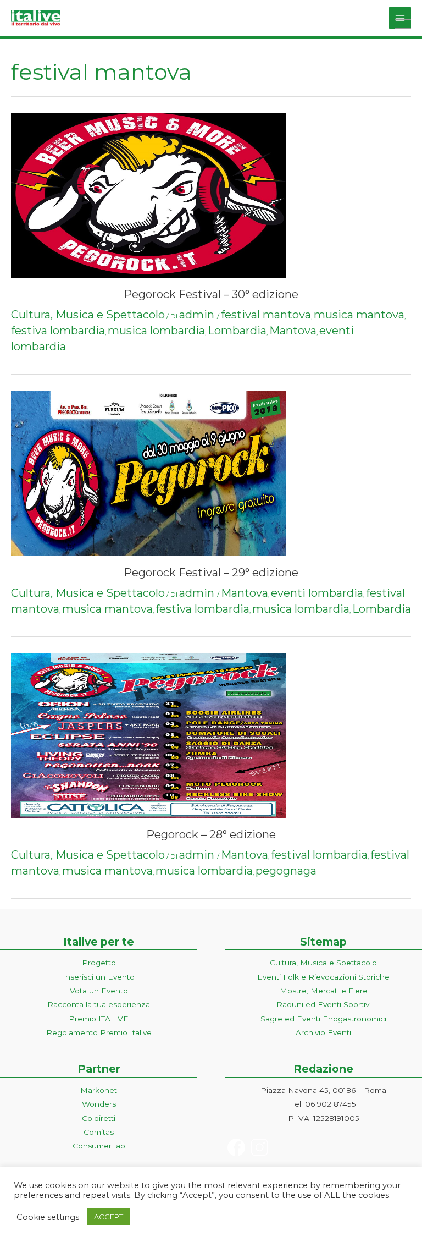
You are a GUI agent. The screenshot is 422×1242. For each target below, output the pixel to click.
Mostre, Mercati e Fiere (324, 990)
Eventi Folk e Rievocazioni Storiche (323, 976)
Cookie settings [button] (47, 1217)
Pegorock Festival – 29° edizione (211, 572)
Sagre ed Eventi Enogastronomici (323, 1018)
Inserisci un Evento (99, 976)
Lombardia (237, 330)
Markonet (98, 1090)
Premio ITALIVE (99, 1018)
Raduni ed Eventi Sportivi (323, 1004)
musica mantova (359, 314)
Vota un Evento (99, 990)
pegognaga (286, 870)
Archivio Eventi (323, 1032)
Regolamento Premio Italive (99, 1032)
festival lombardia (319, 854)
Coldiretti (98, 1118)
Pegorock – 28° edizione (211, 834)
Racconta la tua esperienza (98, 1004)
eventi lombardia (317, 593)
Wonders (99, 1104)
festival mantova (266, 314)
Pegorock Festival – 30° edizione (211, 294)
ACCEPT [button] (108, 1216)
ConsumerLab (99, 1145)
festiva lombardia (58, 330)
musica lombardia (156, 330)
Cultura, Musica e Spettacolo (88, 314)
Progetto (99, 962)
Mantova (292, 330)
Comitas (99, 1132)
